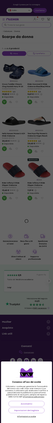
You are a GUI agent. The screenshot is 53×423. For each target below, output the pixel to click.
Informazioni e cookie (26, 416)
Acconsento (26, 403)
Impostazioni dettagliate (26, 410)
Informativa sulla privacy (33, 396)
